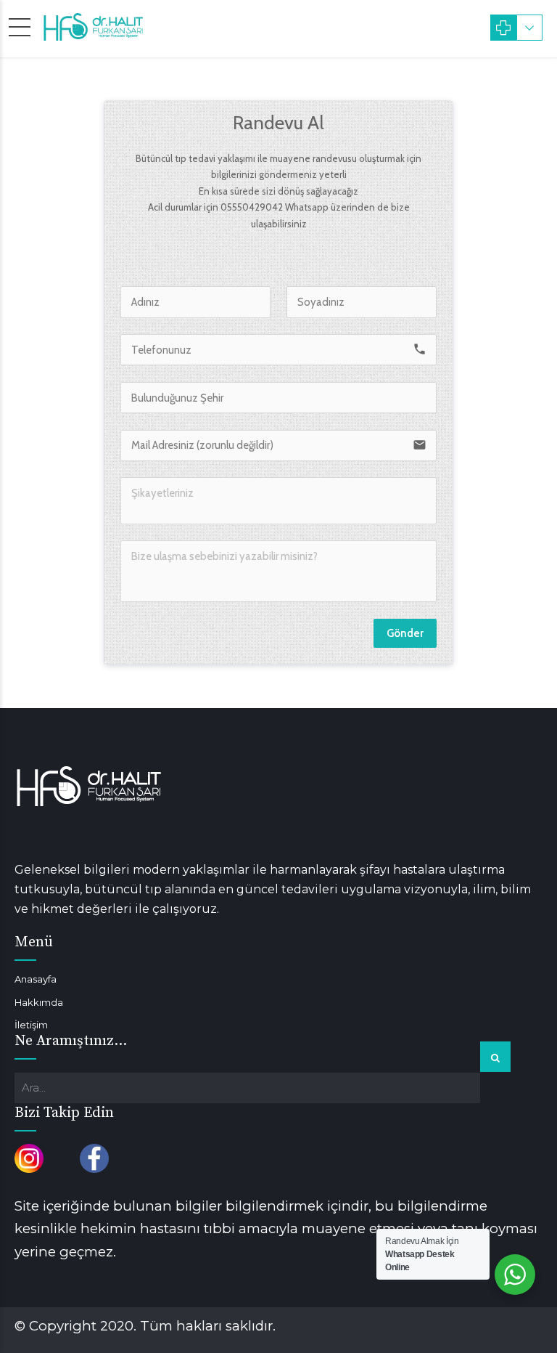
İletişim (31, 1025)
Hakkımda (39, 1002)
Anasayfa (36, 979)
